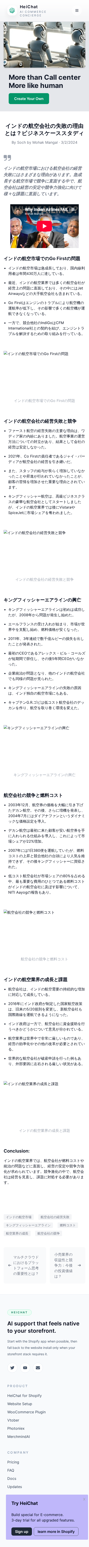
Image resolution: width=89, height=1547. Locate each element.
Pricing (13, 1462)
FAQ (10, 1470)
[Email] (38, 1368)
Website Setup (19, 1403)
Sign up (21, 1531)
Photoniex (16, 1428)
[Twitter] (12, 1368)
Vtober (13, 1420)
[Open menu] (77, 10)
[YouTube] (25, 1368)
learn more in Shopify (56, 1531)
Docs (11, 1478)
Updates (14, 1486)
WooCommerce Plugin (26, 1412)
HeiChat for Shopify (24, 1395)
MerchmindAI (18, 1436)
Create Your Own (29, 98)
